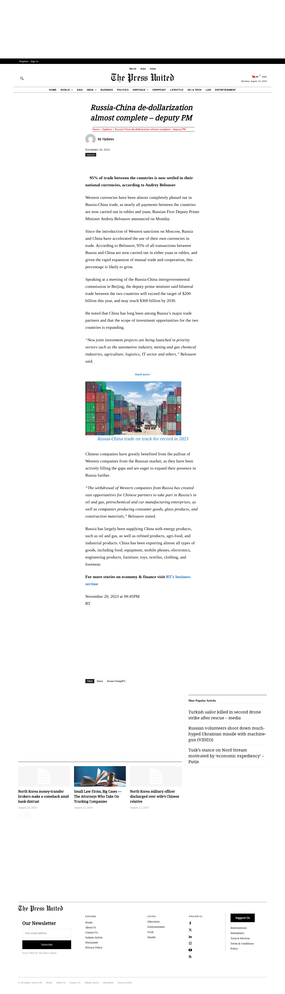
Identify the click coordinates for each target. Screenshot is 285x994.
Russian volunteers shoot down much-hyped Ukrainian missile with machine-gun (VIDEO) (227, 734)
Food (150, 932)
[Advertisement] (142, 29)
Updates (107, 129)
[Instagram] (190, 943)
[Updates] (91, 139)
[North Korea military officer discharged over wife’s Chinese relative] (156, 776)
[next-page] (27, 815)
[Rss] (190, 956)
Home (96, 129)
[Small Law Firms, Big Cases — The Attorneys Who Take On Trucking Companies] (100, 776)
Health (152, 937)
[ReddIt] (134, 164)
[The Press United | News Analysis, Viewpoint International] (142, 78)
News (100, 681)
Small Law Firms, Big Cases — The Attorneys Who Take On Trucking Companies (97, 796)
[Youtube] (190, 950)
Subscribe (47, 944)
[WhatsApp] (143, 164)
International (239, 928)
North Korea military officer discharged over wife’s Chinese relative (154, 796)
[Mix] (201, 164)
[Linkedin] (153, 164)
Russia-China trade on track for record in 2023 (142, 439)
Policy (234, 948)
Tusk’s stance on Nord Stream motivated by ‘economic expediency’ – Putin (226, 755)
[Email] (172, 164)
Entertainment (156, 927)
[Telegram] (191, 164)
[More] (278, 164)
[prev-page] (20, 815)
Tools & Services (240, 938)
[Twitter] (190, 930)
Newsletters (237, 933)
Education (154, 921)
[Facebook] (115, 164)
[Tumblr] (182, 164)
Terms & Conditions (242, 943)
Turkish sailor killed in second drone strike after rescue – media (224, 715)
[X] (124, 164)
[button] (22, 78)
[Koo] (268, 164)
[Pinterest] (163, 164)
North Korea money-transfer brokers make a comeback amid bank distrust (43, 796)
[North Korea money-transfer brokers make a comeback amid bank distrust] (44, 776)
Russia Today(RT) (116, 681)
